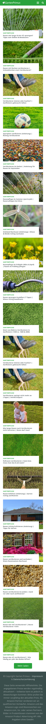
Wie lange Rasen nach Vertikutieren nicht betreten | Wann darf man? (17, 429)
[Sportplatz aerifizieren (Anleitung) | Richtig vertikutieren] (23, 122)
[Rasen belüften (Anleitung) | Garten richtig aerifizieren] (23, 482)
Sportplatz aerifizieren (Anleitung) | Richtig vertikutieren (17, 135)
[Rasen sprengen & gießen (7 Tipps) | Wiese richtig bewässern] (23, 285)
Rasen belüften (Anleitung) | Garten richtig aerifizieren (17, 495)
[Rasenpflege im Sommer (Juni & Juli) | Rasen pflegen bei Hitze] (23, 187)
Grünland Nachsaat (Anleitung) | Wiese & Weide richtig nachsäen (19, 233)
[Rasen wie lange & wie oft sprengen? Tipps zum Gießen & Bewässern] (23, 23)
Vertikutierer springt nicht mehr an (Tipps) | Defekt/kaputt (17, 396)
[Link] (11, 2)
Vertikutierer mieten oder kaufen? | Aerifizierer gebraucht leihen (17, 102)
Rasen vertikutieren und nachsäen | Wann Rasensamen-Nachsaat (17, 560)
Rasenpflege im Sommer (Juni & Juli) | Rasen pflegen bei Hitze (18, 200)
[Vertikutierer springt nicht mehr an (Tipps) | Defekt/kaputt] (23, 383)
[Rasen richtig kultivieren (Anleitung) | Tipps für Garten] (23, 514)
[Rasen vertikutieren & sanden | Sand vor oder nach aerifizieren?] (23, 580)
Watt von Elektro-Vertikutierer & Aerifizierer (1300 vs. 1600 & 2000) (16, 331)
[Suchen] (43, 3)
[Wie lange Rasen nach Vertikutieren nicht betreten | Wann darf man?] (23, 416)
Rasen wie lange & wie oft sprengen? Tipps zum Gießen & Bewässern (18, 36)
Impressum (37, 676)
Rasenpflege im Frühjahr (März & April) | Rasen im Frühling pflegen (18, 265)
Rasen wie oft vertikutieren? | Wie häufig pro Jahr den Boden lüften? (17, 658)
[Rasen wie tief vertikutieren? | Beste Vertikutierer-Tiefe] (23, 612)
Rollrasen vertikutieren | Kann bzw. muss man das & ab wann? (17, 462)
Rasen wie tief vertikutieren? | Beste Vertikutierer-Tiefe (18, 626)
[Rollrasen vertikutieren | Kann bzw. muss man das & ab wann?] (23, 449)
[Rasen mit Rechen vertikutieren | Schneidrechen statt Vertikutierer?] (23, 56)
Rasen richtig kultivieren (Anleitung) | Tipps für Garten (18, 527)
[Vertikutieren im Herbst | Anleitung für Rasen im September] (23, 154)
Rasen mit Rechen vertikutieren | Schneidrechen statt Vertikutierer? (17, 69)
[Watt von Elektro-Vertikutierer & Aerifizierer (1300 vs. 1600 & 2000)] (23, 318)
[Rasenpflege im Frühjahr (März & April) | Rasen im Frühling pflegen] (23, 252)
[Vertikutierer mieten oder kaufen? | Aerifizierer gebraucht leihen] (23, 89)
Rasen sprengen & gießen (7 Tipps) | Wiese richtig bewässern (18, 298)
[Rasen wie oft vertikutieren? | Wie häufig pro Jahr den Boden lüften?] (23, 645)
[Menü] (38, 3)
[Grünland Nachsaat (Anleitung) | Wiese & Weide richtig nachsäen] (23, 220)
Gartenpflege (8, 33)
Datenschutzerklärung (24, 679)
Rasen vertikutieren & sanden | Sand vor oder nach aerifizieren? (18, 593)
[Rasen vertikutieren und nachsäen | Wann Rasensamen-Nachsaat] (23, 547)
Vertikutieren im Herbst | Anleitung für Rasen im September (19, 167)
